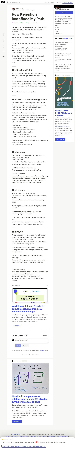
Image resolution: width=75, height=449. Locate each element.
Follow (64, 13)
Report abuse (35, 354)
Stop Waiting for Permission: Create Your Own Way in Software (63, 57)
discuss (22, 22)
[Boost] (3, 51)
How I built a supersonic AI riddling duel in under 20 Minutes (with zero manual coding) (30, 399)
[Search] (7, 2)
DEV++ (21, 436)
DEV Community (15, 434)
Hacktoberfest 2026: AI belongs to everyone (63, 113)
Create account (67, 2)
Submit (18, 346)
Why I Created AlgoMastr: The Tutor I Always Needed (63, 67)
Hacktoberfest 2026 (61, 126)
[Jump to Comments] (3, 40)
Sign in (41, 350)
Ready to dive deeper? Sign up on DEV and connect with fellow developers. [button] (24, 446)
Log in (58, 2)
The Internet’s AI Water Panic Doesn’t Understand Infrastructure (63, 46)
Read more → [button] (16, 325)
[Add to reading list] (3, 46)
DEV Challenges (14, 436)
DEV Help (43, 436)
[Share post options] (3, 56)
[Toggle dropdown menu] (47, 285)
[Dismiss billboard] (73, 439)
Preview (25, 346)
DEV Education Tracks (34, 436)
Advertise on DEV (51, 436)
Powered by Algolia (48, 2)
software (36, 22)
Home (7, 436)
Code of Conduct (26, 354)
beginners (29, 22)
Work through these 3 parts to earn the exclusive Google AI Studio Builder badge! (28, 309)
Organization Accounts (62, 436)
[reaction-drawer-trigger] (3, 34)
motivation (15, 22)
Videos (26, 436)
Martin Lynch (19, 8)
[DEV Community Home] (3, 2)
